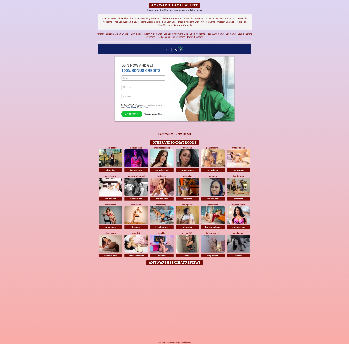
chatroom (238, 198)
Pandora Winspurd (136, 176)
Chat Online (212, 18)
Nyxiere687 (187, 233)
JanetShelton (110, 176)
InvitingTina (238, 176)
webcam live (136, 198)
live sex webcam (212, 227)
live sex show (136, 170)
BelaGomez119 (212, 233)
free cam (136, 227)
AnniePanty (187, 204)
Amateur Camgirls (183, 25)
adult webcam (238, 227)
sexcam (238, 255)
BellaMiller (187, 176)
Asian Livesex (122, 34)
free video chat (162, 170)
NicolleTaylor (110, 233)
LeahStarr (213, 176)
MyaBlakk (187, 147)
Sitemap (161, 342)
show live (110, 170)
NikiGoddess (136, 147)
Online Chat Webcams (194, 18)
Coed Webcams (197, 34)
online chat (187, 227)
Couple (240, 34)
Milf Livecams (178, 37)
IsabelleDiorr (110, 147)
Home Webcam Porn (150, 22)
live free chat (162, 198)
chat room (187, 198)
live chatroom (161, 227)
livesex (187, 255)
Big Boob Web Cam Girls (176, 34)
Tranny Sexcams (195, 37)
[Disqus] (174, 300)
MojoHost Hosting (183, 342)
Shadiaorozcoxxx (162, 147)
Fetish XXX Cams (215, 34)
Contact (170, 342)
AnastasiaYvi (162, 204)
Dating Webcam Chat (188, 22)
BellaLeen (161, 176)
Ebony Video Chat (153, 34)
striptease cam (187, 170)
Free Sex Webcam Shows (126, 22)
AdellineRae (238, 233)
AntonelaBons (238, 147)
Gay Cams (230, 34)
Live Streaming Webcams (148, 18)
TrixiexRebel (110, 204)
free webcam (110, 198)
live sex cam (213, 198)
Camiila (161, 233)
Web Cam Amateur (171, 18)
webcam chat (110, 255)
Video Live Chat (126, 18)
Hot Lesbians (163, 37)
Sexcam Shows (227, 18)
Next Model (183, 134)
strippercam (110, 227)
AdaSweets (213, 204)
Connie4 (136, 233)
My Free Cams (208, 22)
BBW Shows (137, 34)
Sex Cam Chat (169, 22)
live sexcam (238, 170)
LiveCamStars (109, 18)
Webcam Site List (225, 22)
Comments (165, 134)
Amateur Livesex (105, 34)
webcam (162, 255)
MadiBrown (136, 204)
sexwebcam (212, 170)
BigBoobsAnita (238, 204)
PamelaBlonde (212, 147)
